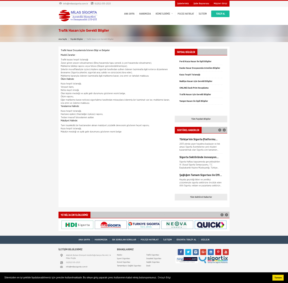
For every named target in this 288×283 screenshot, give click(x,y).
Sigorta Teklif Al (186, 240)
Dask (148, 266)
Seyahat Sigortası (153, 259)
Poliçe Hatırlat (186, 14)
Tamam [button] (278, 277)
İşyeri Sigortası (123, 259)
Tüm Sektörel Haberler (201, 197)
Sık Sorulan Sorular (124, 240)
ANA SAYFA (129, 14)
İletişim (203, 14)
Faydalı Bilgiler (76, 39)
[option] (201, 62)
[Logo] (78, 16)
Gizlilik (205, 240)
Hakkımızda (145, 14)
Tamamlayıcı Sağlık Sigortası (129, 266)
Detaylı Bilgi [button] (164, 277)
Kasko (119, 255)
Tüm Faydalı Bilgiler (201, 119)
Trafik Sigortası (152, 255)
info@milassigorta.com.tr (77, 267)
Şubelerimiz (183, 4)
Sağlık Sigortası (153, 262)
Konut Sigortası (123, 262)
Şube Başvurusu (201, 4)
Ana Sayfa (62, 39)
